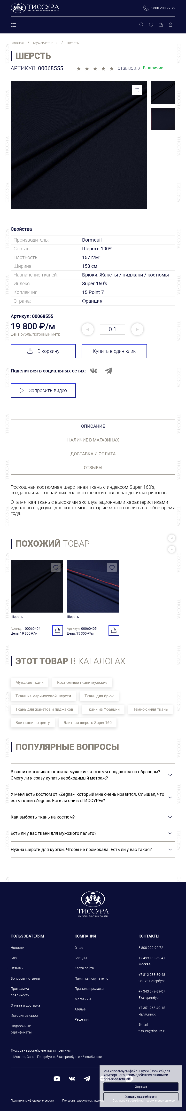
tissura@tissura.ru (152, 1031)
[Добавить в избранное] (137, 90)
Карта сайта (84, 968)
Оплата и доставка (25, 1005)
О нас (79, 948)
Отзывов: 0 (129, 68)
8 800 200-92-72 (151, 948)
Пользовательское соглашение (83, 1100)
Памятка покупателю (91, 978)
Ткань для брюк (99, 696)
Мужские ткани (30, 682)
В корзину (49, 351)
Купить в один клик (114, 351)
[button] (171, 538)
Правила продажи (89, 989)
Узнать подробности (141, 1097)
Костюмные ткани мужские (82, 682)
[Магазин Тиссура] (93, 904)
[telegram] (87, 1078)
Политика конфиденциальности (32, 1100)
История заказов (24, 1015)
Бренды (81, 958)
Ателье (80, 1009)
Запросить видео (48, 390)
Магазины (83, 999)
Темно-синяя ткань (150, 709)
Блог (14, 958)
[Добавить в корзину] (57, 630)
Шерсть (17, 617)
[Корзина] (161, 25)
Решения (82, 1019)
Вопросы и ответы (25, 978)
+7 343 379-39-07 (152, 991)
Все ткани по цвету (33, 722)
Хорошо (141, 1087)
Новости (17, 948)
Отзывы (17, 968)
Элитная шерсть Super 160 (87, 722)
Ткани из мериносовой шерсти (43, 696)
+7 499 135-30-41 (152, 958)
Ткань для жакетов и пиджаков (44, 709)
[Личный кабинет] (170, 25)
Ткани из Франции (103, 709)
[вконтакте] (72, 1078)
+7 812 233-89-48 (152, 975)
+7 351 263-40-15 (152, 1008)
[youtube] (57, 1078)
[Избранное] (151, 25)
